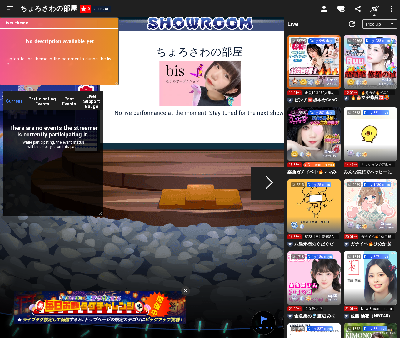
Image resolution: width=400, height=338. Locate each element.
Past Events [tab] (69, 101)
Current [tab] (14, 101)
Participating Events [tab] (42, 101)
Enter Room (314, 67)
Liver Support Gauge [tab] (91, 101)
